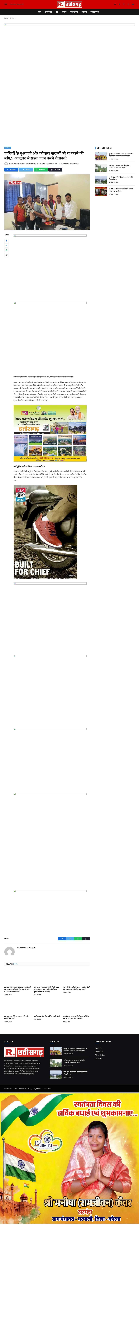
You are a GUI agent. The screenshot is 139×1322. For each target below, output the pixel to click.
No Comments (65, 163)
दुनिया (64, 12)
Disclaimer (98, 1062)
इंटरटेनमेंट (95, 12)
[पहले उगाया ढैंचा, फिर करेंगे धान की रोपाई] (47, 1009)
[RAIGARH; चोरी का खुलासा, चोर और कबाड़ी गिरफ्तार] (17, 1009)
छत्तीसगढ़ (48, 12)
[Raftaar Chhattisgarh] (69, 4)
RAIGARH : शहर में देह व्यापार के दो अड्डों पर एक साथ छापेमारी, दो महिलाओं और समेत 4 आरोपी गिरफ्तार (17, 993)
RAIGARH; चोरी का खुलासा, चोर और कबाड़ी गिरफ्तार (16, 1021)
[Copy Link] (6, 255)
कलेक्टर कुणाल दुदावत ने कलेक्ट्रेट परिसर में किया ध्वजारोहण (119, 166)
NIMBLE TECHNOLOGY (43, 1093)
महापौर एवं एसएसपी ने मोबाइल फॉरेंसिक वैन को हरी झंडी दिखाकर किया (76, 1021)
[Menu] (6, 4)
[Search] (115, 4)
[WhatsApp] (6, 250)
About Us (98, 1052)
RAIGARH (13, 18)
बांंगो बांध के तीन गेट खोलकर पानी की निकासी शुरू (121, 178)
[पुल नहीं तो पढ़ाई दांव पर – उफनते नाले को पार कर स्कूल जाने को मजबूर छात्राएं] (76, 980)
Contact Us (99, 1055)
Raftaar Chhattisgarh (18, 163)
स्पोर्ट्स (84, 12)
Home (6, 18)
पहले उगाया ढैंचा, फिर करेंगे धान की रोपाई (47, 1020)
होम (39, 12)
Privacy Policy (100, 1059)
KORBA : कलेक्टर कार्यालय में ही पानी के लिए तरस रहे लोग (121, 190)
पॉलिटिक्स (74, 12)
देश (57, 12)
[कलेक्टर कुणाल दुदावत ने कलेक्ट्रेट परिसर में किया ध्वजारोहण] (101, 168)
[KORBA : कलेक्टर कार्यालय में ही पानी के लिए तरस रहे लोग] (101, 191)
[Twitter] (6, 245)
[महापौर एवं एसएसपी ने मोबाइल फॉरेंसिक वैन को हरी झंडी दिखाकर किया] (76, 1009)
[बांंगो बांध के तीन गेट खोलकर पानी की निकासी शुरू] (101, 180)
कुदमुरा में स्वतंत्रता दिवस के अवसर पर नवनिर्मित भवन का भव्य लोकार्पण (121, 154)
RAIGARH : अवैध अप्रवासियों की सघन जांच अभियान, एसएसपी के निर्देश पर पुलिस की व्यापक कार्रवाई (46, 993)
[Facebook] (6, 241)
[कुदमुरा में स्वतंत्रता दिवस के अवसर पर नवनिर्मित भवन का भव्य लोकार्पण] (101, 156)
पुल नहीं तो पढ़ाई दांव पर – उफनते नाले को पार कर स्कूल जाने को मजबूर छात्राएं (76, 992)
